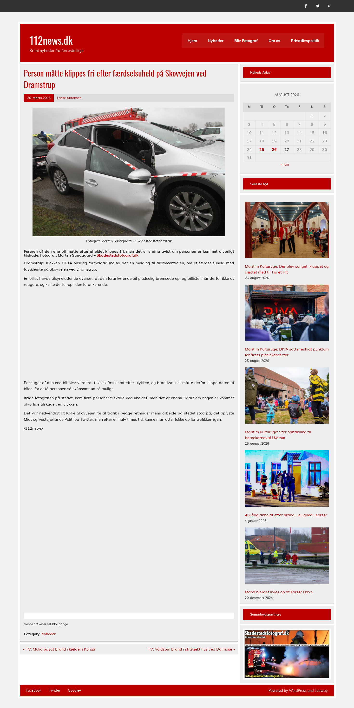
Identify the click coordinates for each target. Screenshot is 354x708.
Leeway (321, 690)
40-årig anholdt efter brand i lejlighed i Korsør (286, 514)
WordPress (298, 690)
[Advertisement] (129, 337)
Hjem (192, 40)
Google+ (74, 690)
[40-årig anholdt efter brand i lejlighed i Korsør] (287, 479)
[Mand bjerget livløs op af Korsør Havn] (287, 556)
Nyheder (215, 40)
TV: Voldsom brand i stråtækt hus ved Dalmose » (191, 649)
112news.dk (51, 40)
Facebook (33, 690)
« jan (285, 164)
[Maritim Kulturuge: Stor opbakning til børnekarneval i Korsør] (287, 396)
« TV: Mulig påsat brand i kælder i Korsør (59, 649)
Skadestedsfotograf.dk (117, 255)
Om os (274, 40)
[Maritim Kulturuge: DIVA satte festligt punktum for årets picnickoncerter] (287, 313)
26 (274, 149)
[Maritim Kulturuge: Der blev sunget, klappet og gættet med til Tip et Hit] (287, 231)
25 (261, 149)
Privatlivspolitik (305, 40)
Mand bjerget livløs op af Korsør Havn (279, 591)
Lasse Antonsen (69, 98)
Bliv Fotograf (246, 40)
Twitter (54, 690)
